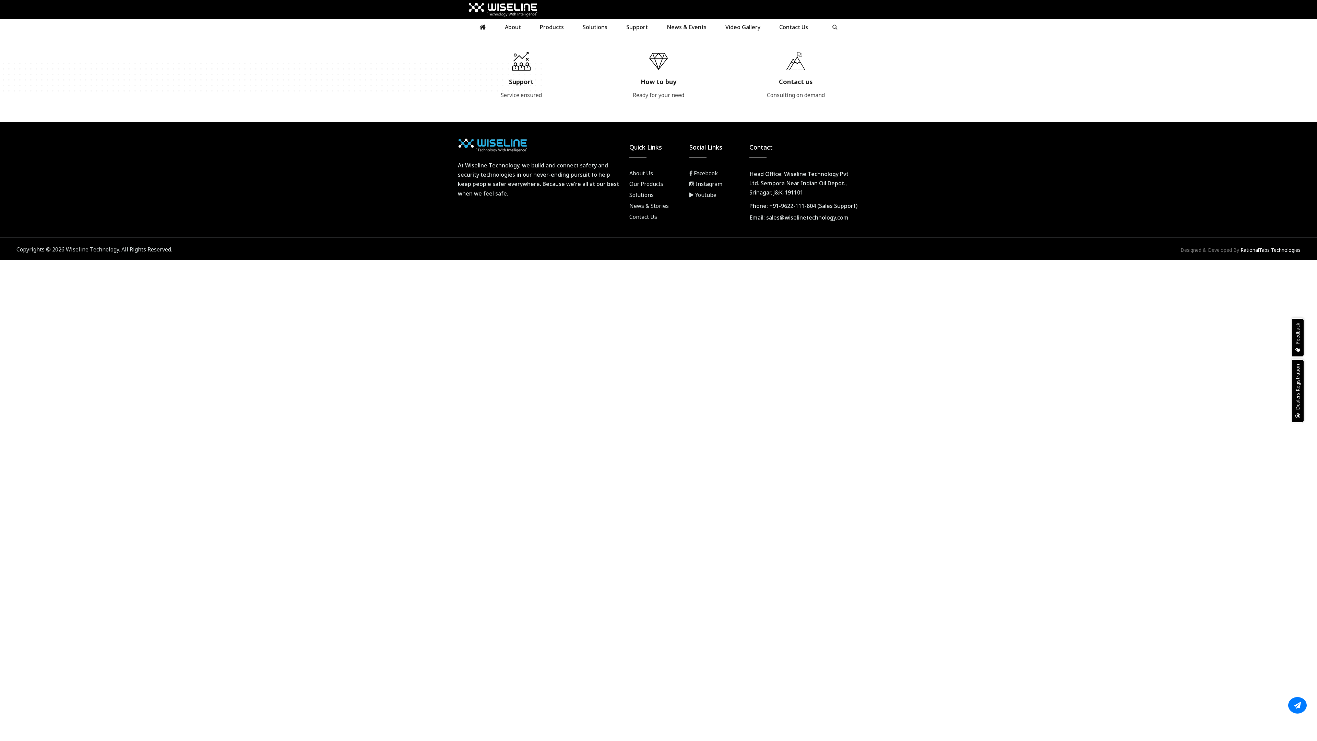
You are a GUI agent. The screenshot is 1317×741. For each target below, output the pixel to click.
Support (637, 27)
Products (552, 27)
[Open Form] (1297, 705)
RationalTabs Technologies (1271, 250)
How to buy (658, 82)
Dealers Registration (1297, 387)
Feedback (1297, 334)
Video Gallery (742, 27)
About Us (641, 173)
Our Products (646, 184)
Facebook (705, 173)
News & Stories (649, 206)
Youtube (705, 195)
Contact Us (793, 27)
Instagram (708, 184)
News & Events (687, 27)
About (513, 27)
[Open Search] (835, 26)
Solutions (595, 27)
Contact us (796, 82)
